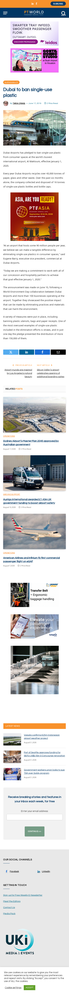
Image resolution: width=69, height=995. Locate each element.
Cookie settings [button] (13, 987)
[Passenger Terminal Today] (34, 13)
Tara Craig (19, 103)
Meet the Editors (11, 901)
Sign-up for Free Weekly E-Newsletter (22, 895)
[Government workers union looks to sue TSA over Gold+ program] (12, 774)
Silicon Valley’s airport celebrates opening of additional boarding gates (50, 373)
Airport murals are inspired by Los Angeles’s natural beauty (18, 373)
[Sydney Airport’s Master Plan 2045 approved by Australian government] (34, 414)
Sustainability (11, 82)
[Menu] (5, 13)
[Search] (63, 13)
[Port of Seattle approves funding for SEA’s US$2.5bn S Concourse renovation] (12, 757)
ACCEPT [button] (29, 987)
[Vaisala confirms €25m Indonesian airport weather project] (12, 739)
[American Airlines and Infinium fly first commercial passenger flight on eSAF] (34, 531)
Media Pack (9, 914)
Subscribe (58, 4)
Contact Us (9, 907)
